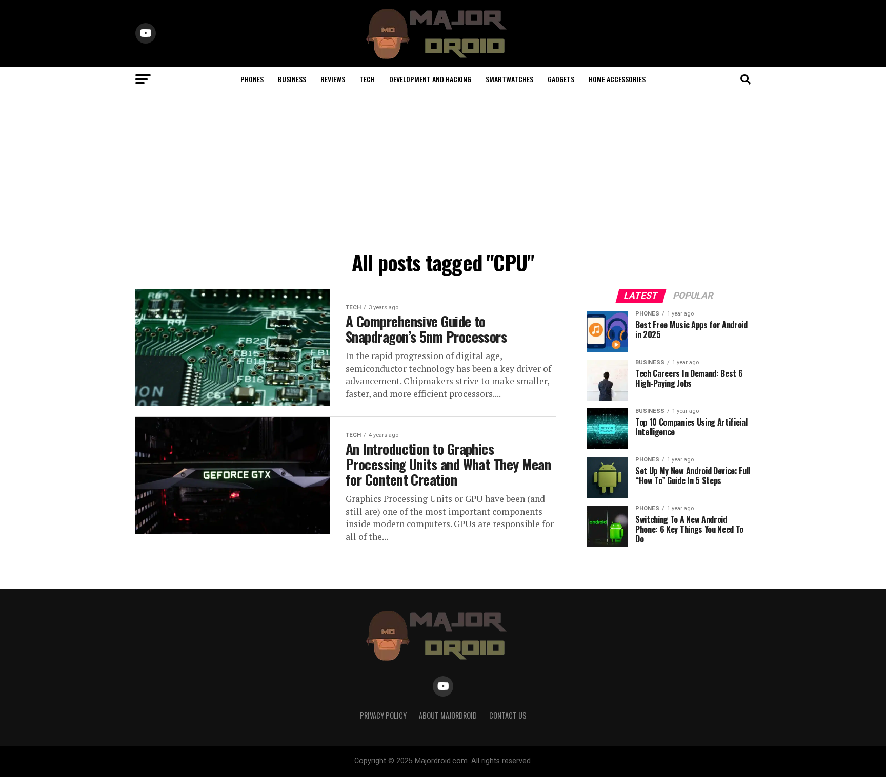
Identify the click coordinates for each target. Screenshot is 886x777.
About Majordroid (448, 715)
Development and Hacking (430, 79)
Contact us (508, 715)
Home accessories (617, 79)
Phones (252, 79)
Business (292, 79)
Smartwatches (509, 79)
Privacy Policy (383, 715)
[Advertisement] (443, 169)
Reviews (332, 79)
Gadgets (561, 79)
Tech (367, 79)
